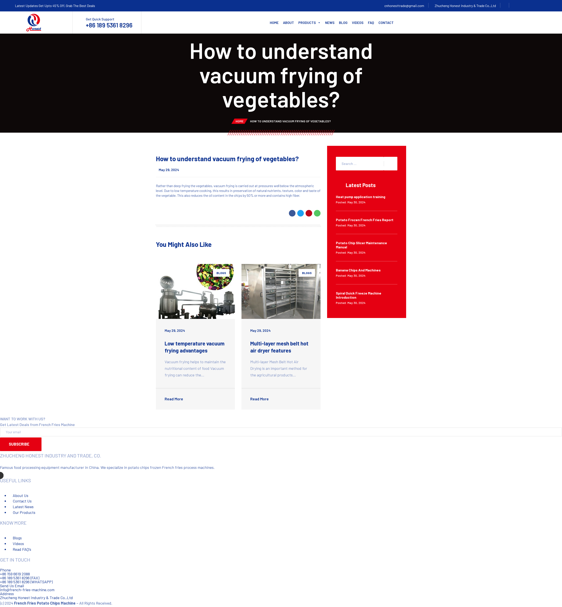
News (330, 22)
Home (274, 22)
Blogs (221, 273)
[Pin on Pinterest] (309, 213)
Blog (343, 22)
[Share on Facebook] (292, 213)
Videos (358, 22)
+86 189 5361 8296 (109, 25)
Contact (386, 22)
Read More (174, 398)
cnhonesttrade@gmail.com (404, 6)
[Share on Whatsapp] (317, 213)
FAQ (371, 22)
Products (307, 22)
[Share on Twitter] (300, 213)
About (288, 22)
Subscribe (19, 444)
